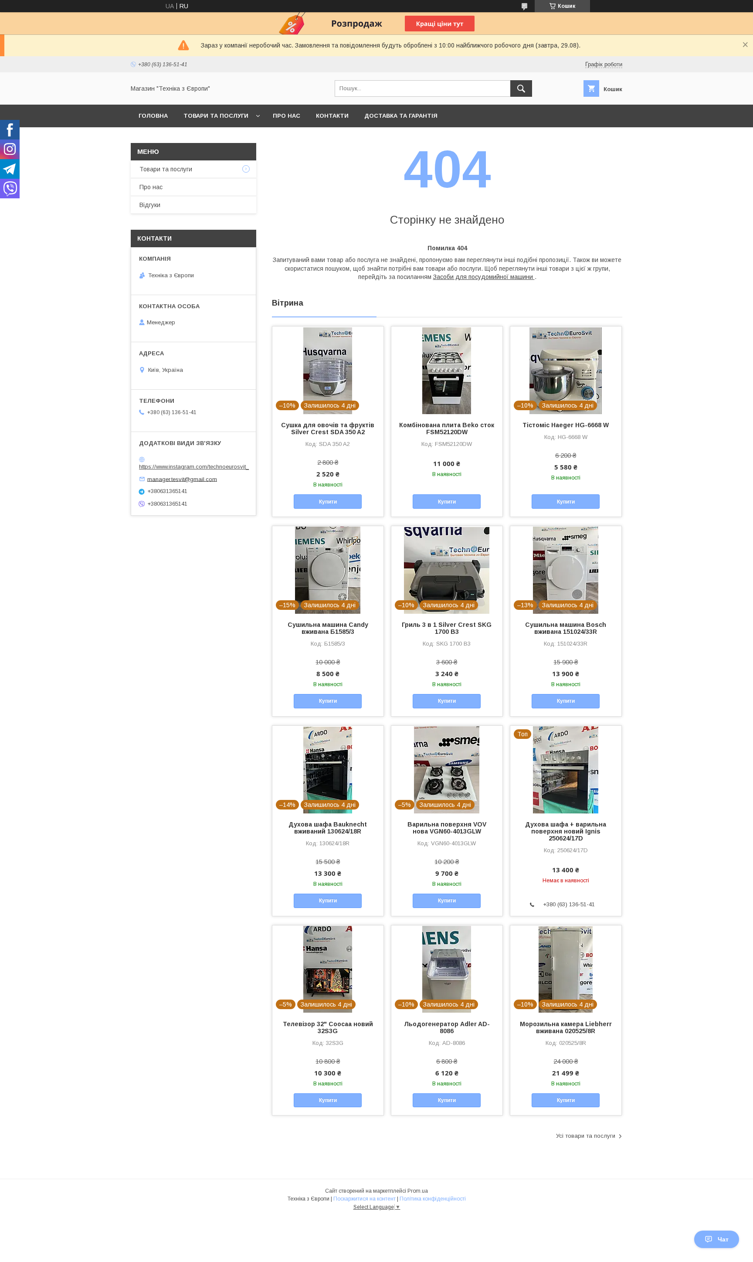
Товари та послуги (215, 115)
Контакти (332, 115)
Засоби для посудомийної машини (484, 276)
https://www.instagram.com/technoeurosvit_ (194, 466)
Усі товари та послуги (585, 1136)
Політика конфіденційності (433, 1199)
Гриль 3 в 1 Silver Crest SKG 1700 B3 (447, 628)
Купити (328, 502)
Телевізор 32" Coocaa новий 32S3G (328, 1027)
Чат (723, 1239)
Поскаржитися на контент (364, 1199)
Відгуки (149, 204)
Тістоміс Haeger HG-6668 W (565, 425)
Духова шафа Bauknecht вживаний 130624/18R (327, 828)
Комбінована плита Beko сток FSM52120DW (446, 428)
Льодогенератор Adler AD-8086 (447, 1027)
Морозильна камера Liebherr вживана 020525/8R (566, 1027)
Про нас (286, 115)
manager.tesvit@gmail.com (182, 479)
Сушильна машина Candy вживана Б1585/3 (328, 628)
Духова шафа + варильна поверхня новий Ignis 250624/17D (565, 831)
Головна (153, 115)
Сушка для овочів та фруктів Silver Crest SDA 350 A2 (327, 428)
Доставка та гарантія (401, 115)
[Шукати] (521, 88)
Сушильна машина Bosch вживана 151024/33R (565, 628)
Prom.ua (417, 1191)
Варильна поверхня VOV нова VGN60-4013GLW (446, 828)
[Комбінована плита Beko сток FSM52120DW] (446, 370)
